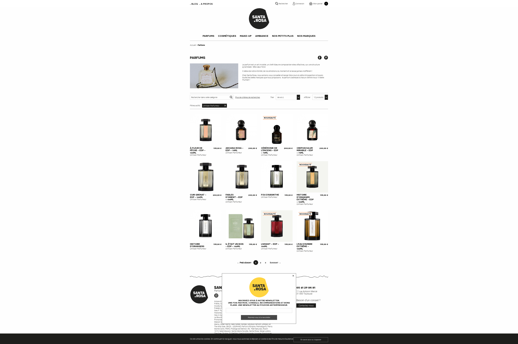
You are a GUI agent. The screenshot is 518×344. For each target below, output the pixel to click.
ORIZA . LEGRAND (233, 326)
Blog (194, 3)
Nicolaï (244, 324)
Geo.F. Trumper (220, 310)
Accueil (193, 45)
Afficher (307, 97)
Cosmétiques (227, 35)
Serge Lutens (265, 331)
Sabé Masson (225, 331)
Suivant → (275, 262)
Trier (272, 97)
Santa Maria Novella (239, 331)
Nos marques (306, 35)
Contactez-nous (306, 305)
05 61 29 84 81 (305, 287)
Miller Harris (225, 324)
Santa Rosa (254, 331)
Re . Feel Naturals (255, 328)
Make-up (245, 35)
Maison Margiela (221, 322)
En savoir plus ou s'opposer (311, 339)
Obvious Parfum (254, 324)
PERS (227, 328)
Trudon (225, 333)
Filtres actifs (195, 105)
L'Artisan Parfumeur (211, 105)
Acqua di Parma (221, 301)
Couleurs (218, 306)
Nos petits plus (282, 35)
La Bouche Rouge (221, 317)
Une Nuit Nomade (246, 333)
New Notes (235, 324)
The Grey (217, 333)
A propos (207, 3)
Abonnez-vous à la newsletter (259, 317)
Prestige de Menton (239, 328)
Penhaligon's (261, 326)
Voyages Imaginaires (263, 333)
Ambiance (261, 35)
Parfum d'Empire (248, 326)
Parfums (208, 35)
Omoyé (265, 324)
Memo (216, 324)
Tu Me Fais (233, 333)
